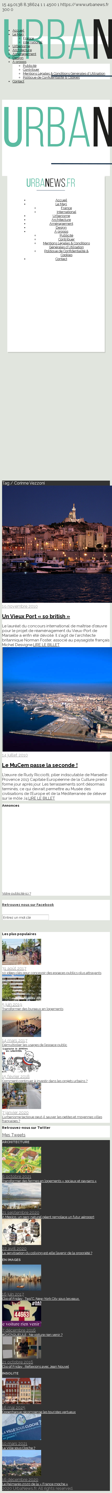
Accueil (18, 30)
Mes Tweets (14, 1134)
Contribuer (31, 70)
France (28, 38)
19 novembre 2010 (20, 606)
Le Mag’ (18, 34)
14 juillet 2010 (15, 755)
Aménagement (24, 54)
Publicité (29, 66)
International (32, 42)
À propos (19, 62)
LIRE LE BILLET (46, 644)
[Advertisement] (56, 319)
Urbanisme (21, 46)
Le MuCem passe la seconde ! (40, 765)
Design (18, 58)
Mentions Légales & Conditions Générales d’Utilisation (64, 73)
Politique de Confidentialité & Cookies (51, 77)
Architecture (22, 50)
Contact (18, 81)
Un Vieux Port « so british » (36, 616)
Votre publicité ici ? (16, 893)
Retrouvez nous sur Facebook (28, 905)
